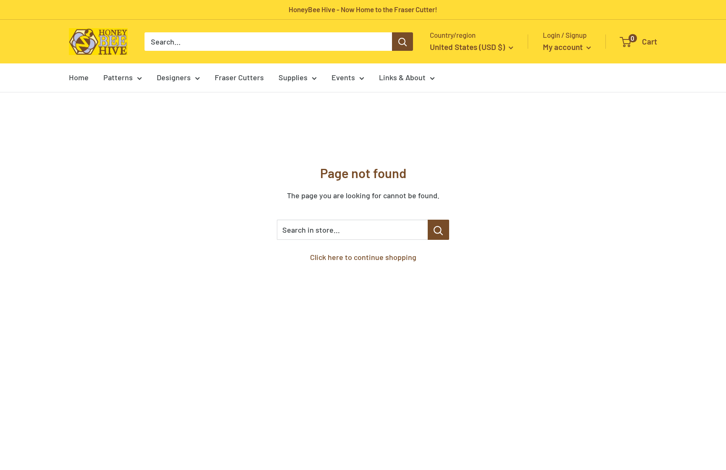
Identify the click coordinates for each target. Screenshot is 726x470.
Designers (174, 77)
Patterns (118, 77)
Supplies (293, 77)
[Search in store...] (438, 230)
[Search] (402, 41)
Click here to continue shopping (363, 257)
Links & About (402, 77)
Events (343, 77)
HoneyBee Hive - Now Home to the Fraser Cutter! (363, 9)
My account (563, 47)
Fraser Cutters (239, 77)
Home (79, 77)
